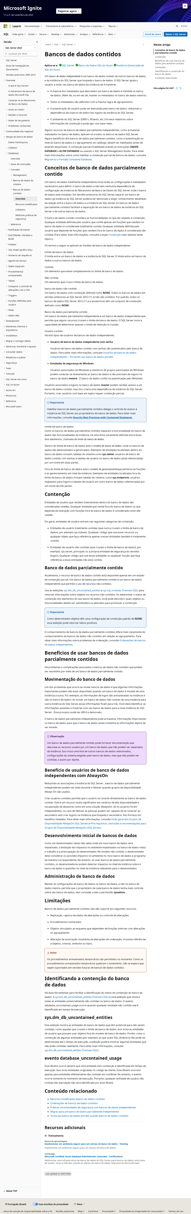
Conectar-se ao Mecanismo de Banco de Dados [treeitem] (21, 102)
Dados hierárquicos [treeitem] (18, 142)
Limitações (160, 67)
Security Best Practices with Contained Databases (102, 417)
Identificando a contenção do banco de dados (169, 72)
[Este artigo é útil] (177, 88)
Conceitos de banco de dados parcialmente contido (170, 51)
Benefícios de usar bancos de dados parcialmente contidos (169, 62)
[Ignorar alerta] (185, 6)
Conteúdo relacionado (166, 77)
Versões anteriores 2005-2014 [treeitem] (21, 74)
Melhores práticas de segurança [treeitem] (26, 217)
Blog (80, 1211)
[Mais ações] (143, 44)
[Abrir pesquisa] (177, 26)
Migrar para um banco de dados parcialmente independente (84, 1111)
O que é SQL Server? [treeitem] (18, 85)
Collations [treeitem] (20, 209)
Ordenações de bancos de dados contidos (74, 1103)
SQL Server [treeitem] (11, 60)
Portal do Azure (153, 34)
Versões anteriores (65, 1211)
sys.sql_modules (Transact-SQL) (120, 590)
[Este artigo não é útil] (180, 88)
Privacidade (108, 1211)
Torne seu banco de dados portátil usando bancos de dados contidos (89, 1115)
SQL (56, 44)
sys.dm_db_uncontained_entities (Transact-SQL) (82, 997)
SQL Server (67, 44)
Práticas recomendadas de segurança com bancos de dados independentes (93, 1107)
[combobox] (20, 48)
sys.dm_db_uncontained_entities (82, 590)
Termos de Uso (175, 1211)
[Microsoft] (5, 26)
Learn (48, 44)
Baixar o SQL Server (176, 34)
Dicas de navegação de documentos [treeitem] (17, 67)
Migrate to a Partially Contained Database (68, 159)
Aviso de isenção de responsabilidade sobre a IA (28, 1211)
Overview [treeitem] (15, 158)
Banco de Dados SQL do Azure (95, 65)
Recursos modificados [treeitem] (26, 204)
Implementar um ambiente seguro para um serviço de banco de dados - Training (86, 1144)
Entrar (184, 26)
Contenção (115, 234)
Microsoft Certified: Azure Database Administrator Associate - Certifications (84, 1156)
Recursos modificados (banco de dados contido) (77, 1099)
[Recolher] (37, 42)
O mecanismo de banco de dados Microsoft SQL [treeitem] (21, 93)
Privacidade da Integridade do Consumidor (141, 1211)
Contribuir (93, 1211)
